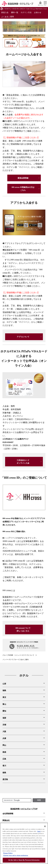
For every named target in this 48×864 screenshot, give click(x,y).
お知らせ (37, 12)
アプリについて (23, 337)
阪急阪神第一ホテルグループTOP (24, 809)
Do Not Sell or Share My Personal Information (24, 860)
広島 (4, 759)
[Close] (45, 826)
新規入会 (4, 12)
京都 (4, 725)
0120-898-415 (26, 646)
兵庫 (4, 738)
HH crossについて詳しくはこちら (23, 629)
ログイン (40, 5)
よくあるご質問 (7, 17)
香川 (4, 766)
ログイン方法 (26, 12)
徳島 (4, 773)
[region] (24, 843)
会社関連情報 (8, 813)
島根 (4, 752)
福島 (4, 690)
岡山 (4, 745)
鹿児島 (5, 779)
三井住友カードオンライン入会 (23, 461)
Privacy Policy (8, 853)
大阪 (4, 731)
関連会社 (6, 820)
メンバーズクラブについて (25, 655)
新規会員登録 (23, 178)
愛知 (4, 711)
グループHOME (7, 655)
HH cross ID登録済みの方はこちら (23, 188)
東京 (4, 697)
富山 (4, 704)
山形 (4, 684)
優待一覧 (14, 12)
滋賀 (4, 718)
